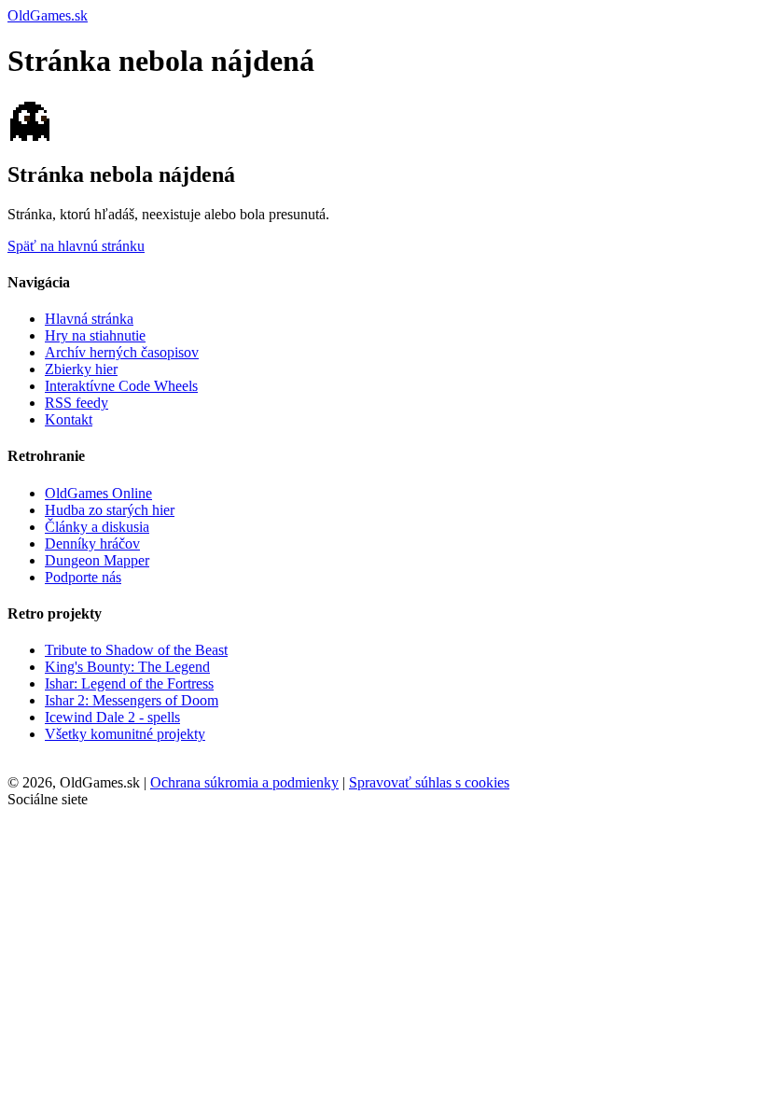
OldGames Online (98, 493)
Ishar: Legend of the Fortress (129, 683)
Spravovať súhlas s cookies (429, 782)
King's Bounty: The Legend (127, 667)
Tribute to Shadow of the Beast (136, 650)
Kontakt (68, 419)
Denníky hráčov (92, 543)
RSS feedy (76, 403)
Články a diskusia (97, 527)
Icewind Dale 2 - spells (112, 717)
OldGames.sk (47, 15)
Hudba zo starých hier (109, 510)
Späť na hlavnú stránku (76, 246)
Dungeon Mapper (97, 560)
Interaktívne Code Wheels (121, 386)
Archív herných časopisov (122, 352)
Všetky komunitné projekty (125, 734)
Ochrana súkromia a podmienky (244, 782)
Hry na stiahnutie (95, 335)
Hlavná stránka (89, 319)
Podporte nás (83, 577)
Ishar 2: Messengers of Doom (131, 700)
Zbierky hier (81, 369)
